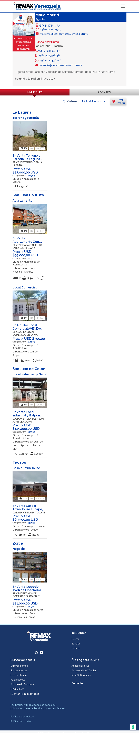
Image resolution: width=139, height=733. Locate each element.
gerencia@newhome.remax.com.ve (60, 65)
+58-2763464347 (49, 50)
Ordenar (72, 101)
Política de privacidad (22, 716)
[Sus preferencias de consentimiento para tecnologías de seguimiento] (133, 727)
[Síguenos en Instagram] (36, 652)
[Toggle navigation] (123, 6)
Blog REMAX (17, 689)
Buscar (75, 639)
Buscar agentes (19, 670)
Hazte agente (18, 679)
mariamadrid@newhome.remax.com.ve (63, 33)
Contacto (77, 683)
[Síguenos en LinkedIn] (41, 652)
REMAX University (81, 675)
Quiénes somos (19, 665)
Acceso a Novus (80, 665)
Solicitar (76, 643)
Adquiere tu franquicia (22, 684)
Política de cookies (21, 721)
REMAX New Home (47, 42)
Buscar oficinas (19, 675)
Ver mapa (118, 101)
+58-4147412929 (49, 25)
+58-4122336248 (49, 55)
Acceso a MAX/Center (84, 670)
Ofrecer (76, 648)
